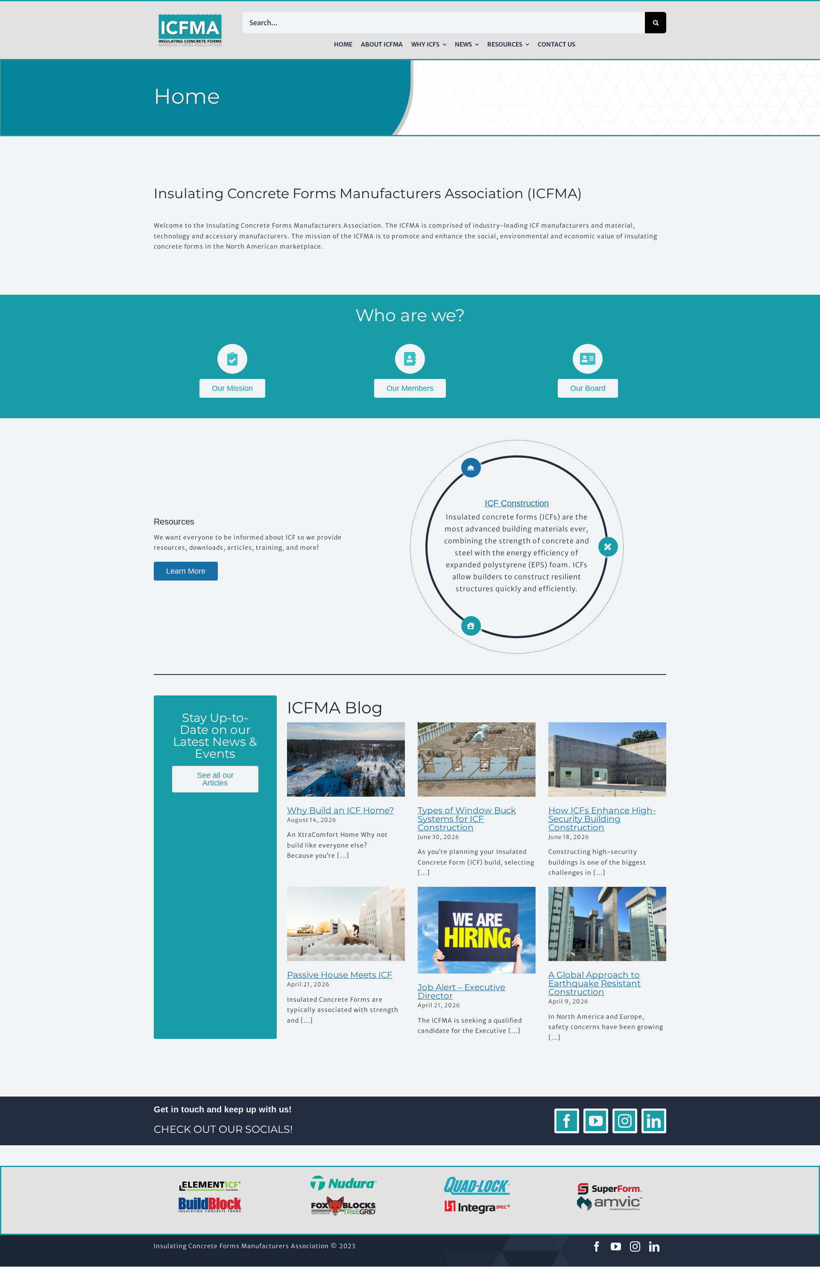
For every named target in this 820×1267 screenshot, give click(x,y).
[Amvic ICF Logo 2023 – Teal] (610, 1199)
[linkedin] (653, 1121)
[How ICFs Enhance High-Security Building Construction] (607, 759)
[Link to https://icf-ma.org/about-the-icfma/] (232, 359)
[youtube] (595, 1121)
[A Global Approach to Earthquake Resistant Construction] (607, 924)
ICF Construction (517, 503)
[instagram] (624, 1121)
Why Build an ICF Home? (340, 810)
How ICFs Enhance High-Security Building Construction (602, 819)
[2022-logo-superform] (610, 1184)
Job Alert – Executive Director (461, 991)
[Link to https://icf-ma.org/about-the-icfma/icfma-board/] (588, 359)
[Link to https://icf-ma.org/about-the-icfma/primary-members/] (410, 359)
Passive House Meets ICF (339, 975)
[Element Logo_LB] (210, 1182)
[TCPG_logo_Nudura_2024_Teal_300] (343, 1178)
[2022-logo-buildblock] (210, 1200)
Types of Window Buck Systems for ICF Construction (467, 819)
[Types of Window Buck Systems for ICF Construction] (477, 759)
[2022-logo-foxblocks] (343, 1198)
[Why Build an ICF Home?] (346, 759)
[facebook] (566, 1121)
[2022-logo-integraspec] (477, 1202)
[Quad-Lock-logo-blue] (477, 1180)
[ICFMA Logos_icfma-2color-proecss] (190, 17)
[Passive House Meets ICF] (346, 924)
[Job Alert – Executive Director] (477, 930)
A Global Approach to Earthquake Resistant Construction (594, 983)
